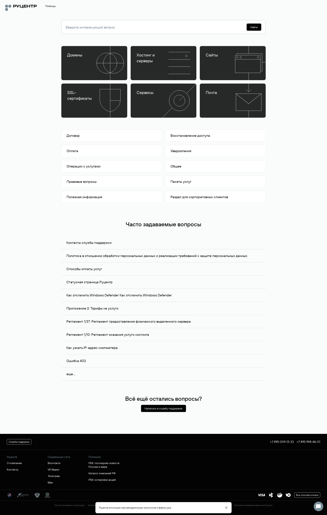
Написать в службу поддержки (163, 408)
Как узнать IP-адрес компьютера (92, 347)
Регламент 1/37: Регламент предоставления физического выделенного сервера (128, 321)
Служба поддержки (19, 441)
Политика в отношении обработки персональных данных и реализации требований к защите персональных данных (156, 256)
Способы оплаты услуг (84, 269)
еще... (70, 374)
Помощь (50, 6)
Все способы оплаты (307, 495)
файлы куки (165, 507)
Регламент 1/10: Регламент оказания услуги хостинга (107, 334)
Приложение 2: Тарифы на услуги (92, 308)
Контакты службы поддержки (89, 242)
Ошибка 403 (76, 361)
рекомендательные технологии (139, 507)
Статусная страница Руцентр (89, 282)
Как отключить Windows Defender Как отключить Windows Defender (119, 295)
